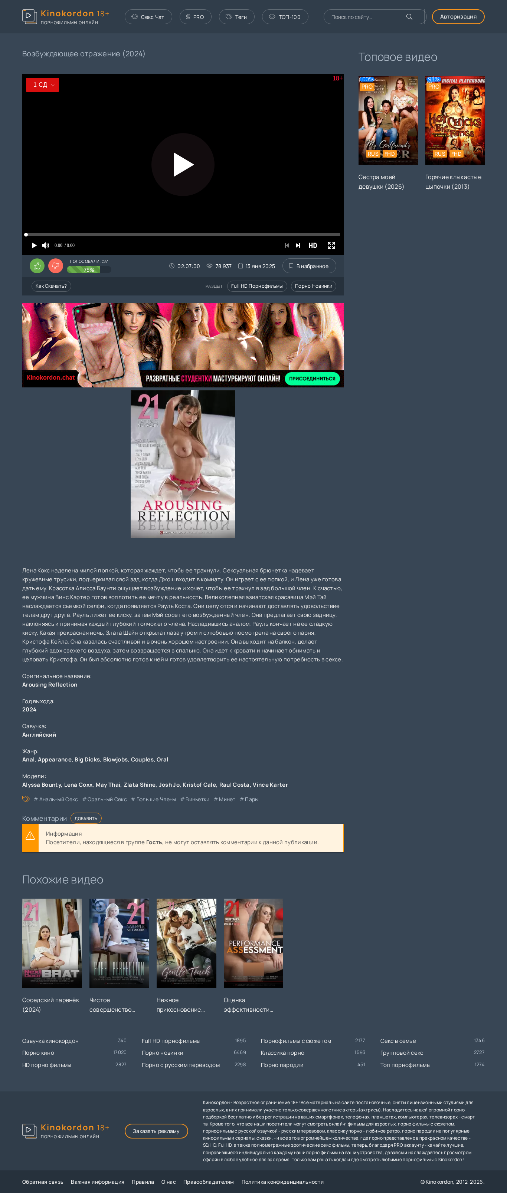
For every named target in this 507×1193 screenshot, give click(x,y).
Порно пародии (282, 1065)
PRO (198, 16)
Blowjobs (115, 759)
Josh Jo (169, 785)
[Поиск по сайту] (409, 16)
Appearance (55, 759)
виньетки (197, 799)
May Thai (108, 785)
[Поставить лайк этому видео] (37, 265)
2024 (29, 709)
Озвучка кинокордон (50, 1041)
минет (227, 799)
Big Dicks (87, 759)
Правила (143, 1181)
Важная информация (97, 1181)
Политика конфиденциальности (283, 1181)
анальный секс (58, 799)
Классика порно (282, 1053)
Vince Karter (270, 785)
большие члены (156, 799)
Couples (142, 759)
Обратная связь (42, 1181)
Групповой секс (401, 1053)
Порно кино (38, 1053)
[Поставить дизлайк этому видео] (55, 265)
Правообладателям (208, 1181)
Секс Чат (152, 16)
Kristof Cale (199, 785)
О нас (168, 1181)
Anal (28, 759)
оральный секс (107, 799)
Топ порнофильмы (405, 1065)
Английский (39, 734)
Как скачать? (51, 285)
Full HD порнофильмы (257, 285)
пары (251, 799)
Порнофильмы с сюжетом (296, 1041)
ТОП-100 (290, 16)
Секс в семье (398, 1041)
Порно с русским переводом (181, 1065)
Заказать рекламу (156, 1130)
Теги (241, 16)
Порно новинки (313, 285)
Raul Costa (234, 785)
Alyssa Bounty (41, 785)
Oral (162, 759)
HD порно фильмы (47, 1065)
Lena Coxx (78, 785)
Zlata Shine (140, 785)
